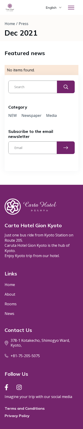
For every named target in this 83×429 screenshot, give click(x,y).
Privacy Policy (17, 416)
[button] (54, 7)
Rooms (11, 303)
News (9, 313)
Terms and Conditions (25, 408)
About (10, 294)
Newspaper (31, 115)
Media (51, 115)
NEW (12, 115)
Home (10, 23)
